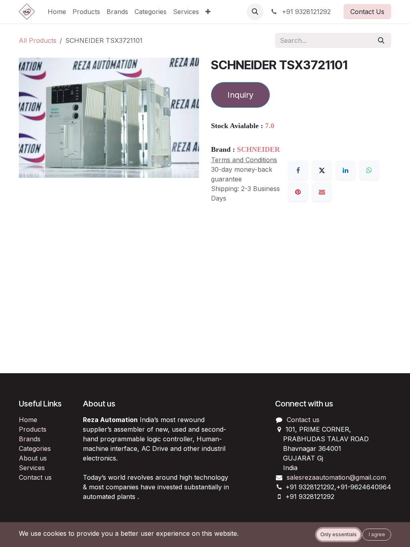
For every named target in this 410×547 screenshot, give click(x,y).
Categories (35, 448)
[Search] (381, 40)
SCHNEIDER (258, 149)
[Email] (322, 191)
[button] (255, 11)
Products (32, 429)
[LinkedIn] (345, 170)
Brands (29, 439)
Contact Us (367, 12)
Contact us (35, 477)
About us (33, 458)
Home (28, 420)
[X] (322, 170)
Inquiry (240, 95)
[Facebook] (298, 170)
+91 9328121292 (305, 12)
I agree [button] (377, 534)
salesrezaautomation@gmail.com (336, 477)
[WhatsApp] (369, 170)
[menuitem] (56, 12)
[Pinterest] (298, 191)
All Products (37, 40)
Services (32, 468)
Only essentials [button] (338, 534)
